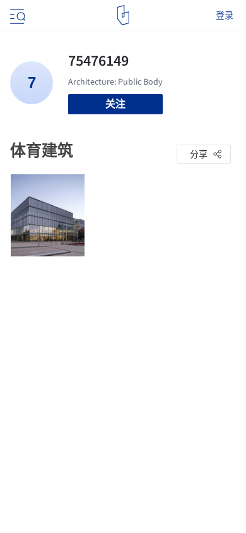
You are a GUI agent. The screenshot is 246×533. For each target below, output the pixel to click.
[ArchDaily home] (123, 15)
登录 (224, 15)
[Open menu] (16, 15)
